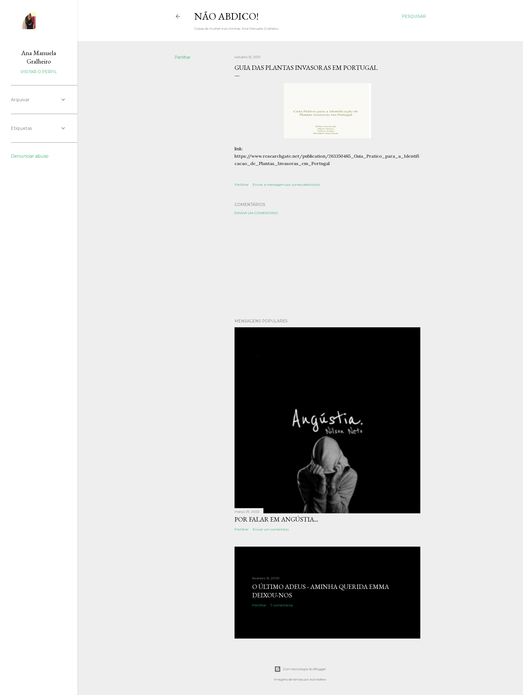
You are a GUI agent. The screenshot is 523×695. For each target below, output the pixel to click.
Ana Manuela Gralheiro (38, 57)
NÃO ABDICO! (226, 16)
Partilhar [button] (182, 57)
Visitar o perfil (39, 71)
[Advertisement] (327, 267)
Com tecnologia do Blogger (304, 669)
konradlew (318, 679)
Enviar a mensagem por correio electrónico (286, 184)
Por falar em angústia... (276, 519)
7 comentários (281, 605)
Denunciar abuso (29, 156)
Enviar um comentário (256, 213)
